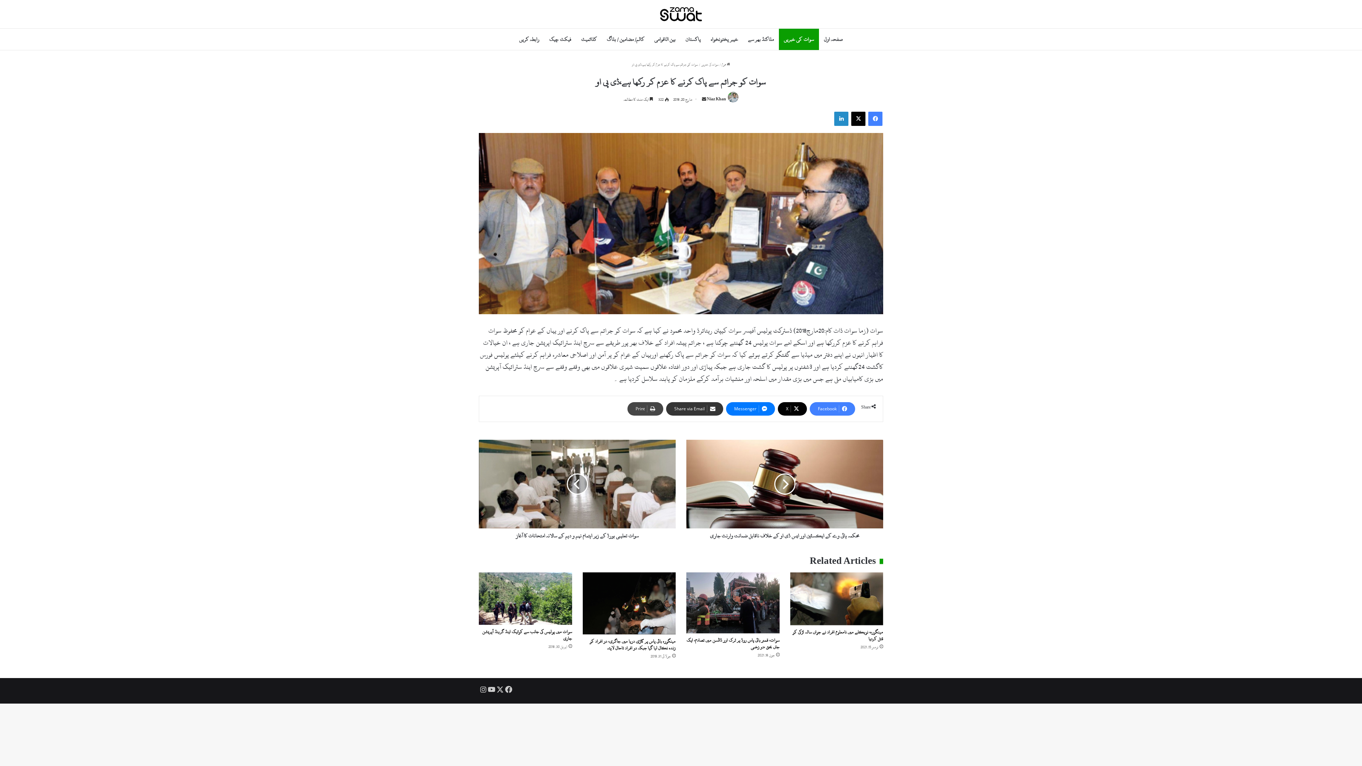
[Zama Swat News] (681, 14)
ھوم (724, 65)
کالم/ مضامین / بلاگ (625, 39)
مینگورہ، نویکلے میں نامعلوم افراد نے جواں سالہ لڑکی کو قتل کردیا (838, 635)
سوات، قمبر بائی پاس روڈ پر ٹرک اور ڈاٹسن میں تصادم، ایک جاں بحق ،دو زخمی (733, 643)
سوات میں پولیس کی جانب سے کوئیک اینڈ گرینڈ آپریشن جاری (527, 635)
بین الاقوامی (665, 39)
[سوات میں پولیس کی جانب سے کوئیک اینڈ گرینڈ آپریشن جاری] (525, 598)
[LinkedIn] (841, 119)
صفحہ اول (833, 39)
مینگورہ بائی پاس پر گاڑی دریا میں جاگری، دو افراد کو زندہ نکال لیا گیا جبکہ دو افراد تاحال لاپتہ (633, 644)
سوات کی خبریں (799, 39)
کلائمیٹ (589, 39)
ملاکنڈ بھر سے (761, 39)
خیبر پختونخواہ (724, 39)
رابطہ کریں (529, 39)
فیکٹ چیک (560, 39)
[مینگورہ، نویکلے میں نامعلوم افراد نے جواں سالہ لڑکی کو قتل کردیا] (837, 599)
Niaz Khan (716, 99)
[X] (858, 119)
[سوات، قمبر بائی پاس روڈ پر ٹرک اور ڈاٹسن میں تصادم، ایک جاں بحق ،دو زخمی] (733, 602)
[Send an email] (704, 99)
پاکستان (693, 39)
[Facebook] (875, 119)
